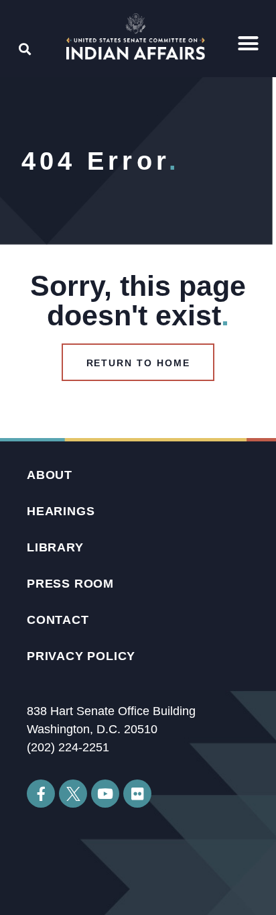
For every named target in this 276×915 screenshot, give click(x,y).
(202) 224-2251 (68, 747)
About (49, 475)
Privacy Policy (81, 656)
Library (55, 547)
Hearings (60, 511)
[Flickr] (137, 793)
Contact (58, 620)
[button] (248, 43)
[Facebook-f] (41, 793)
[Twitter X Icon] (73, 793)
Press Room (70, 583)
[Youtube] (105, 793)
